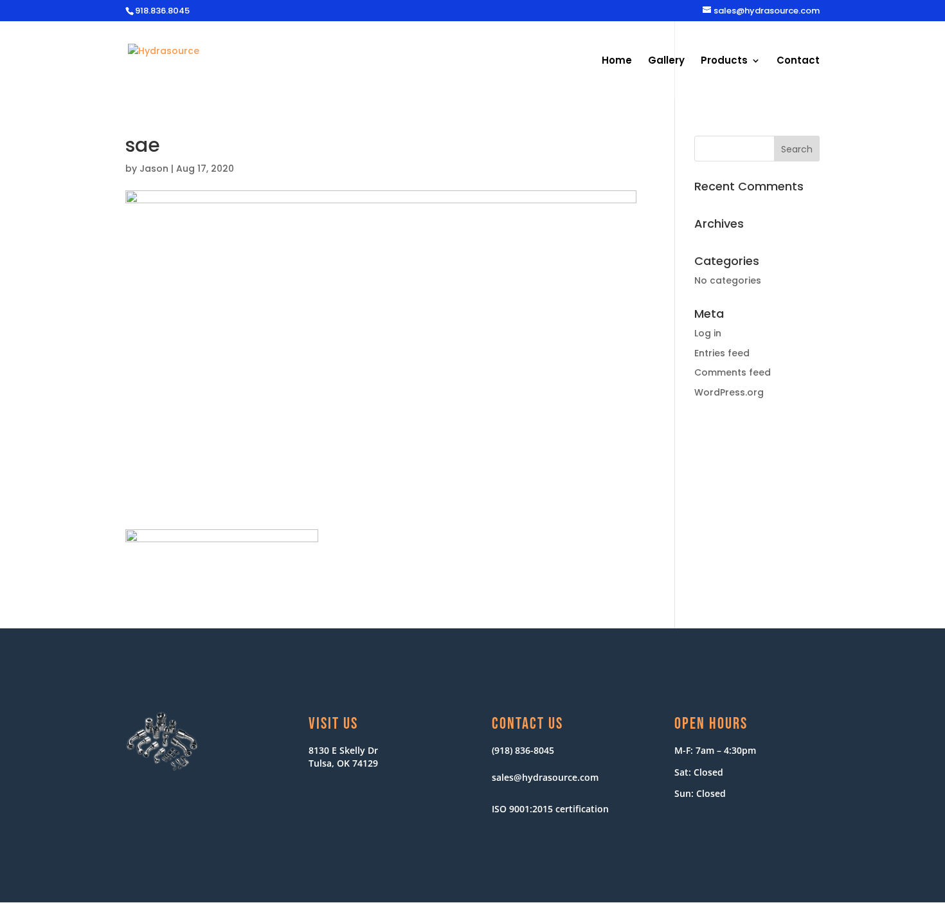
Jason (154, 168)
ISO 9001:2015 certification (550, 809)
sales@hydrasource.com (545, 777)
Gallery (666, 61)
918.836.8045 (162, 11)
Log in (707, 333)
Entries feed (722, 353)
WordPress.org (729, 392)
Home (617, 61)
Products (724, 61)
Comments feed (732, 372)
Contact (798, 61)
